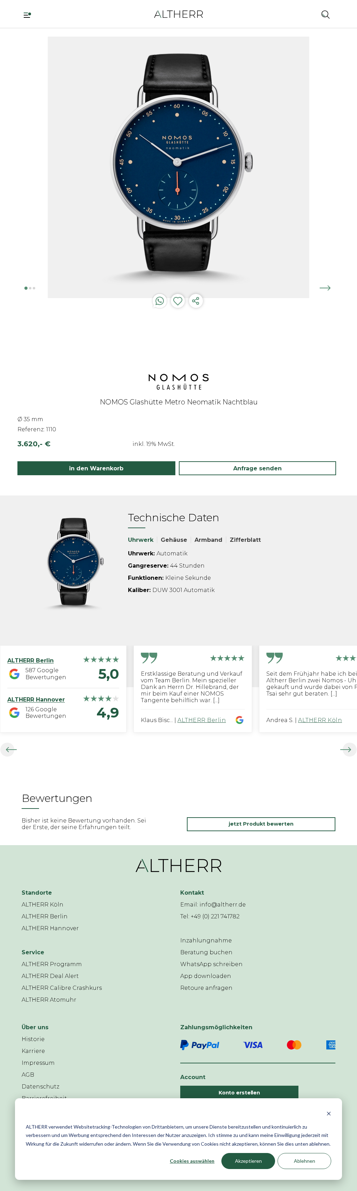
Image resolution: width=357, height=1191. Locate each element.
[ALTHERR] (178, 13)
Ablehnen (304, 1161)
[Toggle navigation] (30, 14)
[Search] (325, 14)
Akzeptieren (248, 1161)
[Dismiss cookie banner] (328, 1113)
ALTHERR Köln (320, 720)
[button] (307, 14)
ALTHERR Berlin (201, 720)
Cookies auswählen (192, 1161)
